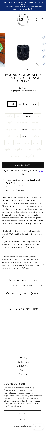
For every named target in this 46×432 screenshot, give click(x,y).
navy (8, 142)
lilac (27, 142)
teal (37, 116)
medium (23, 104)
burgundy (14, 156)
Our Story (23, 357)
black (7, 136)
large (34, 104)
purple (36, 142)
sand (17, 142)
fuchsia (18, 149)
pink (18, 116)
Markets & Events (23, 366)
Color (23, 111)
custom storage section (13, 247)
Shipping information (23, 280)
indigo (28, 116)
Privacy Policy (14, 406)
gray (24, 136)
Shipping (13, 90)
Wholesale (23, 374)
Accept (22, 412)
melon (35, 122)
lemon (7, 149)
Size (23, 99)
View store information (15, 190)
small (11, 104)
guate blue (22, 122)
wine (29, 149)
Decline (22, 419)
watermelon (10, 129)
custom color (30, 156)
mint (10, 122)
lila (16, 136)
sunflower (36, 136)
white (9, 116)
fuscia (38, 149)
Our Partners (23, 362)
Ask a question (23, 285)
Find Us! (23, 370)
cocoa (24, 129)
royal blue (36, 129)
